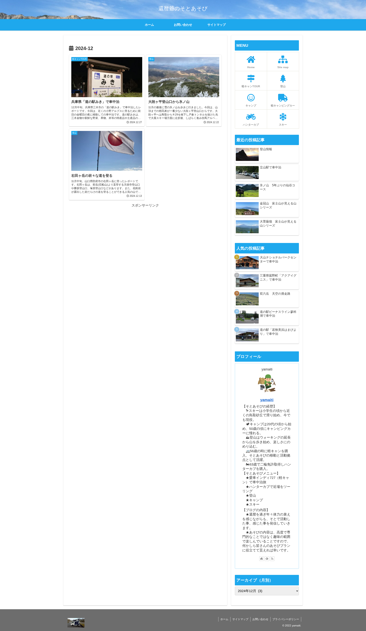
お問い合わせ (260, 619)
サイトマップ (240, 619)
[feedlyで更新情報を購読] (267, 558)
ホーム (224, 619)
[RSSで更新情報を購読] (272, 558)
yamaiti (267, 400)
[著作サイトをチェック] (261, 558)
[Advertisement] (145, 235)
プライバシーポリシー (285, 619)
